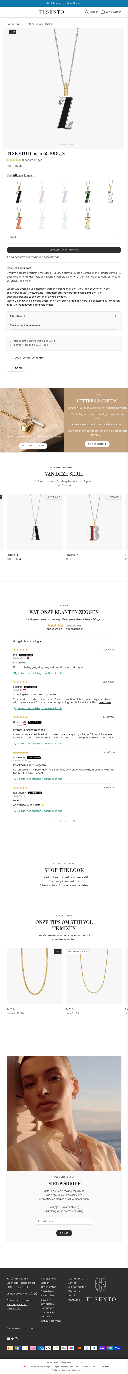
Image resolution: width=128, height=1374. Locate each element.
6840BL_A (12, 555)
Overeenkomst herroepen (22, 1328)
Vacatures (74, 1299)
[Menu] (9, 12)
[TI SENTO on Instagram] (16, 1339)
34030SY (71, 1009)
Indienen (64, 1233)
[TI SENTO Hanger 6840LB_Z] (64, 191)
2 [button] (60, 820)
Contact (72, 1282)
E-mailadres (44, 1216)
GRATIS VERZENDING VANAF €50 (31, 345)
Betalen (45, 1299)
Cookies (105, 1366)
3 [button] (65, 820)
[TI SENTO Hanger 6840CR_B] (94, 522)
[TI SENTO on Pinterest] (12, 1339)
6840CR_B (72, 555)
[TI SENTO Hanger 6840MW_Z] (109, 191)
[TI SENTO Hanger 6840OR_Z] (18, 217)
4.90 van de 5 (73, 625)
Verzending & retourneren (25, 325)
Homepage (13, 24)
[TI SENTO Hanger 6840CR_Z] (41, 191)
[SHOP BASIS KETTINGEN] (32, 420)
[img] (20, 650)
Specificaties (17, 315)
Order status (48, 1287)
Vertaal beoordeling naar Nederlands (40, 673)
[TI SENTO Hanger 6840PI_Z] (41, 217)
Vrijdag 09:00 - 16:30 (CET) (22, 1293)
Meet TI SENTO (76, 1278)
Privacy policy (90, 1366)
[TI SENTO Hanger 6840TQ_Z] (64, 217)
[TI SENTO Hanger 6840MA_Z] (87, 191)
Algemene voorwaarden (66, 1366)
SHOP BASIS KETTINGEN (33, 446)
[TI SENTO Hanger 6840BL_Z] (18, 191)
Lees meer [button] (105, 702)
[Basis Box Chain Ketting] (94, 976)
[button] (14, 160)
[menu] (64, 1362)
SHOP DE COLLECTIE (97, 444)
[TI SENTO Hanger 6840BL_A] (34, 522)
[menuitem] (38, 1366)
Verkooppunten (77, 1287)
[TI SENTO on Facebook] (8, 1339)
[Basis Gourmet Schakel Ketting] (34, 976)
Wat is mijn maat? (51, 1320)
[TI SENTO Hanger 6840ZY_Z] (87, 217)
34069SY (11, 1009)
